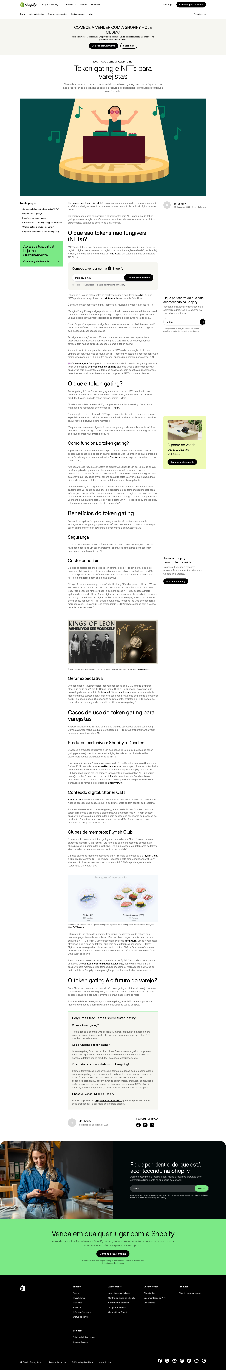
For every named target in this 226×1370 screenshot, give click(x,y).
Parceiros (77, 1302)
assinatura (131, 940)
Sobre (76, 1293)
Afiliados (77, 1307)
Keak (116, 407)
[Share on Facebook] (138, 1125)
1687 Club (114, 253)
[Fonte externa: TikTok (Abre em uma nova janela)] (189, 1361)
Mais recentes (77, 14)
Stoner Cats (74, 799)
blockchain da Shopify (103, 366)
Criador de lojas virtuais (84, 1337)
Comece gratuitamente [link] (139, 277)
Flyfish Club (150, 855)
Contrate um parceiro (118, 1302)
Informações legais (82, 1312)
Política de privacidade (82, 1362)
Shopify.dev (149, 1293)
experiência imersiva (109, 766)
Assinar (201, 1188)
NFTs (143, 295)
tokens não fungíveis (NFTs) (87, 203)
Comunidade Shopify (118, 1312)
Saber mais (128, 45)
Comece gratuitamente (191, 4)
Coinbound (104, 692)
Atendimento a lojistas (119, 1293)
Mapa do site (105, 1362)
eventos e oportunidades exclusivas (102, 963)
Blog (22, 14)
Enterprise (95, 4)
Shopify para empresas (190, 1293)
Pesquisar (198, 14)
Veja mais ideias (36, 14)
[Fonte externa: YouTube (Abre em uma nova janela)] (174, 1361)
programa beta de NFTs (108, 1100)
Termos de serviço (57, 1362)
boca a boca (122, 692)
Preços (83, 4)
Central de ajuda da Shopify (121, 1298)
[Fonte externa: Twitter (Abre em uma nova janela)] (167, 1361)
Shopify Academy (117, 1307)
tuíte (110, 776)
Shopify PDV (115, 782)
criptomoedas (112, 298)
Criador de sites (80, 1342)
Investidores (79, 1298)
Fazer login (167, 4)
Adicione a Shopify (175, 581)
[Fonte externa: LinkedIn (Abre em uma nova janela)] (196, 1361)
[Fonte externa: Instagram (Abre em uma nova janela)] (182, 1361)
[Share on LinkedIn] (152, 1125)
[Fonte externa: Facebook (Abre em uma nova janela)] (160, 1361)
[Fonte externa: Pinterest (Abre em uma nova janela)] (204, 1361)
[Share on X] (145, 1125)
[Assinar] (202, 322)
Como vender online (57, 14)
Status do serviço (81, 1316)
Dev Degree (149, 1302)
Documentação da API (155, 1298)
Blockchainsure (118, 457)
